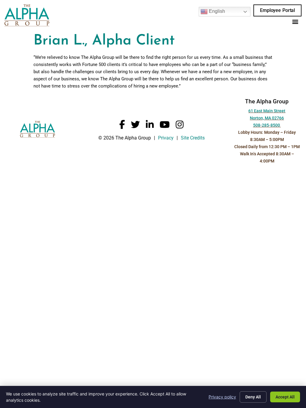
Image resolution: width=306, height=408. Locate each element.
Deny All (253, 397)
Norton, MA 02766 (267, 118)
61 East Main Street (266, 110)
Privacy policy (222, 396)
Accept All (285, 397)
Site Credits (193, 138)
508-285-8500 (267, 125)
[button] (295, 21)
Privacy (166, 138)
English (216, 11)
